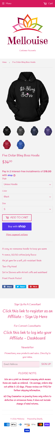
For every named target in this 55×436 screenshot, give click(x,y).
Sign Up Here (36, 317)
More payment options (17, 234)
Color (4, 191)
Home (4, 62)
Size (4, 203)
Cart (50, 3)
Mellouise (20, 419)
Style (4, 178)
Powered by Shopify (34, 419)
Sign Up (46, 364)
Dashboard (36, 338)
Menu (8, 3)
